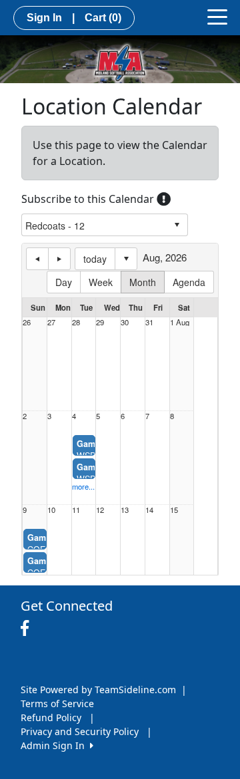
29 (100, 322)
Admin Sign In (55, 745)
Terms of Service (57, 703)
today (95, 258)
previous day (37, 258)
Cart (103, 17)
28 (76, 322)
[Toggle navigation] (217, 16)
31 (149, 322)
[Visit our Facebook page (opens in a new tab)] (28, 628)
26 (27, 322)
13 (125, 510)
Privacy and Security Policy (80, 731)
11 (76, 510)
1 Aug (179, 322)
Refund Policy (51, 717)
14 (149, 510)
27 (51, 322)
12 (100, 510)
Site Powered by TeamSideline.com (98, 689)
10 (51, 510)
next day (59, 258)
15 (174, 510)
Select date (126, 258)
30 (125, 322)
